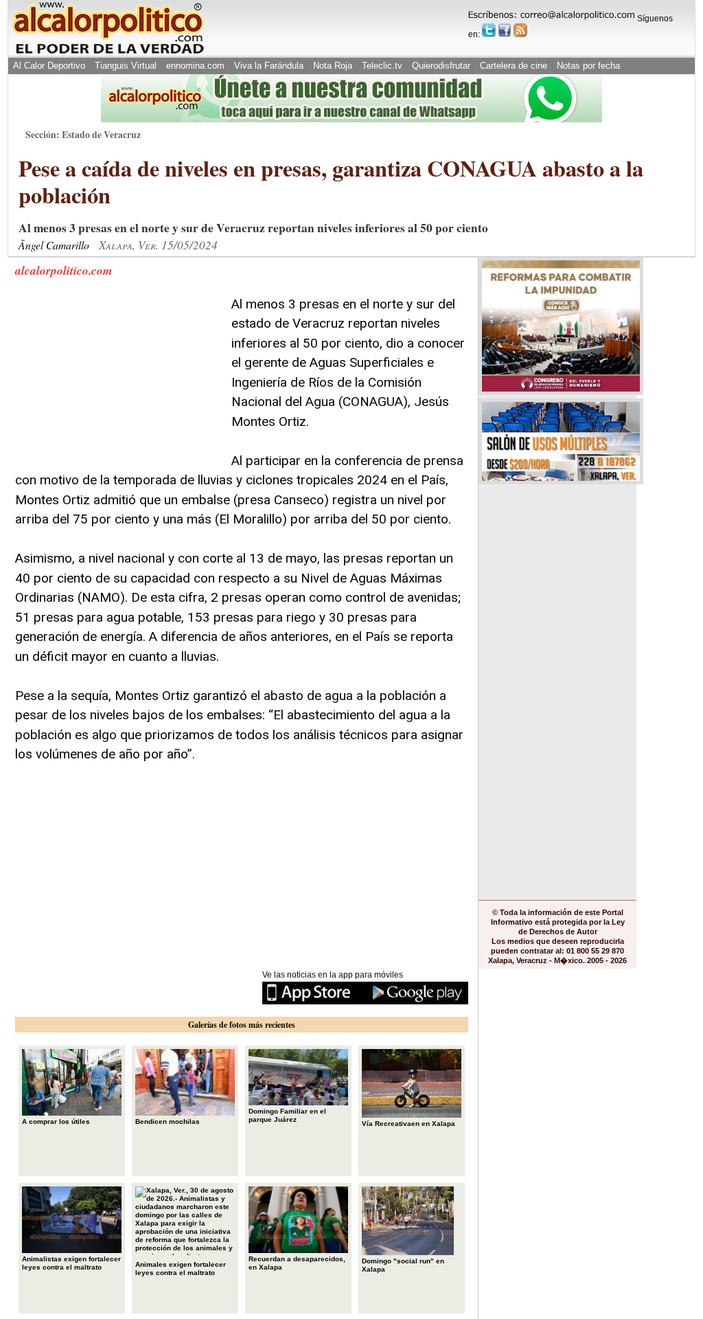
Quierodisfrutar (441, 65)
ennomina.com (195, 65)
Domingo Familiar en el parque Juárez (287, 1115)
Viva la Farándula (268, 65)
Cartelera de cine (513, 65)
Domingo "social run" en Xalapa (403, 1265)
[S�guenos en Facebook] (504, 30)
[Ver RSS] (520, 30)
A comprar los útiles (56, 1121)
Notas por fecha (588, 65)
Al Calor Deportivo (49, 65)
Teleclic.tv (382, 65)
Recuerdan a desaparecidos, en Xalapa (297, 1263)
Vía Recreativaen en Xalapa (408, 1123)
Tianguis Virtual (126, 65)
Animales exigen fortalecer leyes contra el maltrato (180, 1268)
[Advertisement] (118, 380)
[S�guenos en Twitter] (489, 30)
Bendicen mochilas (167, 1121)
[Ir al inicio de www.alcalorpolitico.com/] (107, 52)
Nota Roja (332, 65)
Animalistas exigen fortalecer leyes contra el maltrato (71, 1263)
